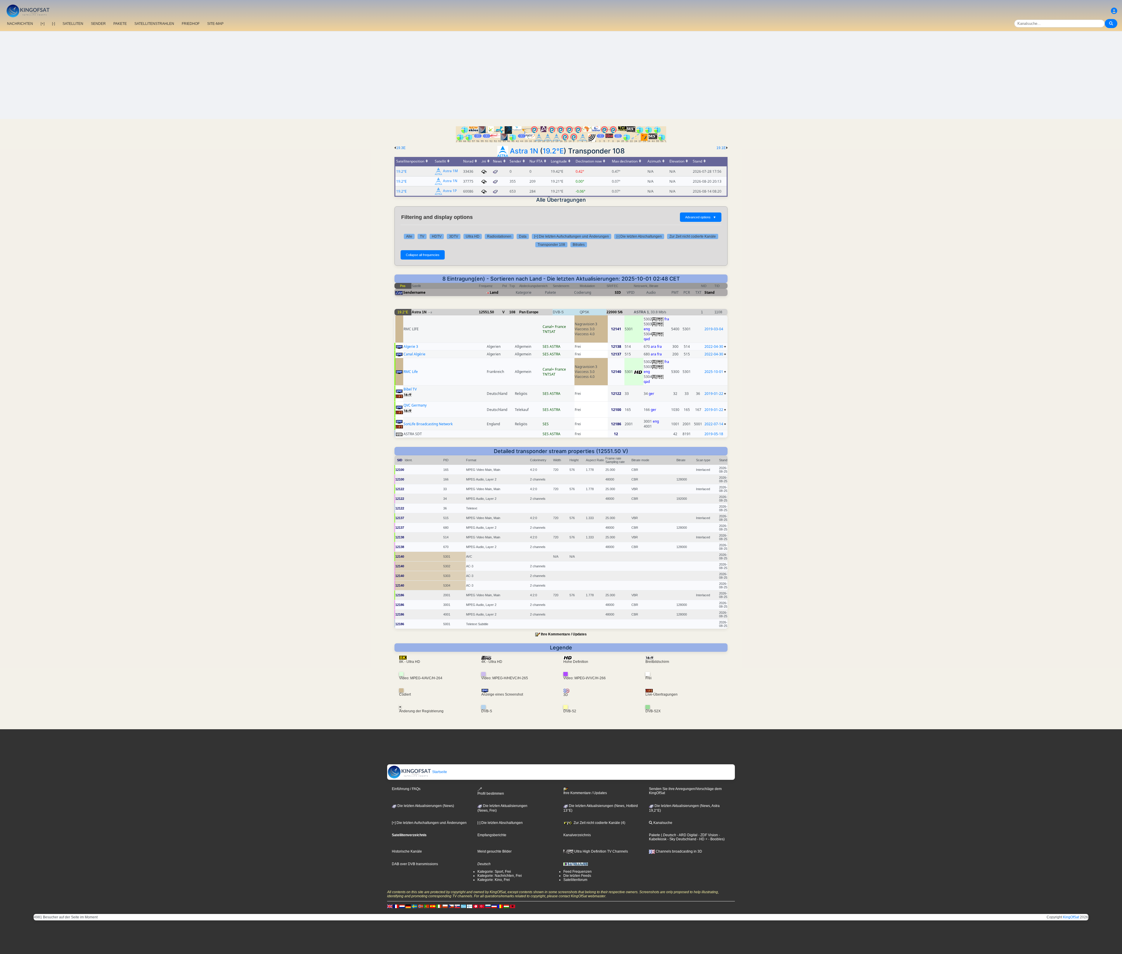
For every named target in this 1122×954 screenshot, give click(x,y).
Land (494, 292)
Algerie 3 (411, 346)
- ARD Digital (686, 835)
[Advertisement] (561, 75)
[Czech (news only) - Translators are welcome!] (451, 906)
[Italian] (438, 906)
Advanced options (700, 217)
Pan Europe (529, 312)
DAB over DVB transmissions (415, 864)
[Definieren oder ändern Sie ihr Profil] (1114, 11)
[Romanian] (500, 906)
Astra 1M (450, 171)
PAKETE (120, 24)
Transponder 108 (551, 245)
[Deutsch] (408, 906)
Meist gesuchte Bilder (494, 851)
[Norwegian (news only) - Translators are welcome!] (420, 906)
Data (523, 236)
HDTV (436, 236)
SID (618, 292)
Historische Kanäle (407, 851)
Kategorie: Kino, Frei (493, 880)
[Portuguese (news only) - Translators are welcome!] (426, 906)
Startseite (439, 772)
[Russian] (488, 906)
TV (422, 236)
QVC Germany (415, 405)
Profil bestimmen (490, 793)
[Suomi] (469, 906)
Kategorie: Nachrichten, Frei (499, 876)
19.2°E (553, 151)
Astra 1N (524, 151)
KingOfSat (1071, 917)
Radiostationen (499, 236)
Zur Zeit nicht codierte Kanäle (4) (599, 823)
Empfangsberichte (491, 835)
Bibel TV (410, 389)
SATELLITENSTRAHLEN (154, 24)
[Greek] (463, 906)
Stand (709, 292)
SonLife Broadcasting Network (428, 423)
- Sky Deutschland (681, 839)
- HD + (701, 839)
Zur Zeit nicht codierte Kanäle (692, 236)
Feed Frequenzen (577, 872)
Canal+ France (554, 326)
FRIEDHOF (191, 24)
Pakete (654, 835)
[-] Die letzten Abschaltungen (639, 236)
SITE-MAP (215, 24)
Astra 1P (450, 191)
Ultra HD (472, 236)
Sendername (414, 292)
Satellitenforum (575, 880)
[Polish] (445, 906)
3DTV (453, 236)
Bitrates (579, 245)
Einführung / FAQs (406, 789)
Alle (409, 236)
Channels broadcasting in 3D (678, 851)
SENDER (98, 24)
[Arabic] (475, 906)
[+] (42, 24)
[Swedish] (414, 906)
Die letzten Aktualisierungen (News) (425, 806)
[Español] (432, 906)
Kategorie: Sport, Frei (494, 872)
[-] (53, 24)
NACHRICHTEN (20, 24)
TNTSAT (549, 331)
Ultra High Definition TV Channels (600, 851)
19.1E (721, 148)
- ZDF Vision (707, 835)
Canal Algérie (414, 354)
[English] (389, 906)
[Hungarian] (506, 906)
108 (512, 312)
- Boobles (715, 839)
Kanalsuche (662, 823)
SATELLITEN (73, 24)
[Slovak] (457, 906)
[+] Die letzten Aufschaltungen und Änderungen (571, 236)
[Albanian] (512, 906)
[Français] (396, 906)
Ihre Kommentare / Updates (564, 634)
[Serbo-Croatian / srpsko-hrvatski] (494, 906)
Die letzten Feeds (577, 876)
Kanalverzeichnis (577, 835)
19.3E (401, 148)
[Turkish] (481, 906)
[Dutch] (402, 906)
